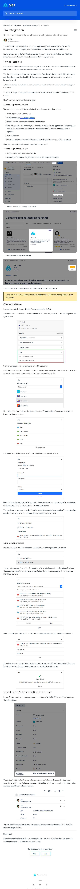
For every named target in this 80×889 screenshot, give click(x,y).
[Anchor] (23, 61)
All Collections (7, 25)
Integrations (17, 25)
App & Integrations (27, 118)
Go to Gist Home (69, 5)
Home (40, 880)
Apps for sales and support (31, 25)
